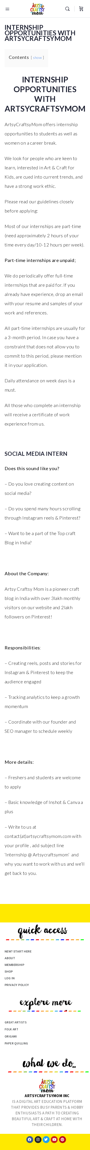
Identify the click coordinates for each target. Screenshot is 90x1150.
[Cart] (81, 9)
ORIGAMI (11, 1036)
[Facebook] (29, 1139)
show (37, 57)
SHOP (9, 971)
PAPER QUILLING (16, 1043)
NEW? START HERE (18, 951)
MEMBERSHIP (14, 965)
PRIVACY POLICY (17, 985)
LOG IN (10, 978)
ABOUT (10, 958)
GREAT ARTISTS (16, 1022)
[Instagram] (38, 1139)
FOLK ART (11, 1029)
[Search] (68, 9)
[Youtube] (54, 1139)
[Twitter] (46, 1139)
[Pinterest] (62, 1139)
